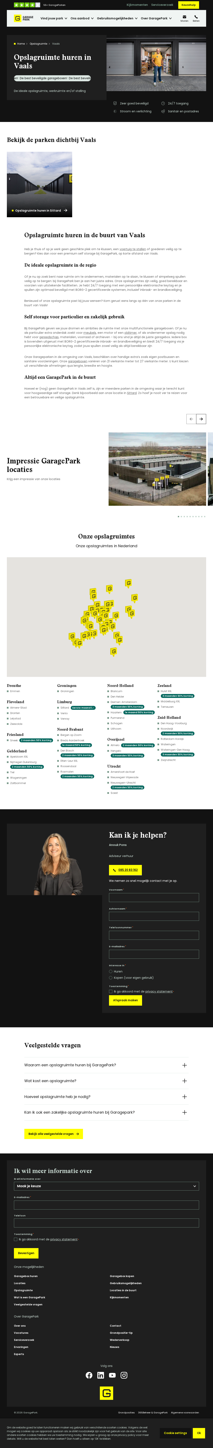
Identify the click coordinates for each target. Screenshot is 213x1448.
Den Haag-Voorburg (174, 723)
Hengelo (127, 753)
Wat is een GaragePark (29, 1297)
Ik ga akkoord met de (144, 992)
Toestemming (119, 986)
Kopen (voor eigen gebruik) (134, 978)
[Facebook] (89, 1375)
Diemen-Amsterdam (127, 704)
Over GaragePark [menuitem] (154, 18)
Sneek (30, 740)
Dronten (15, 713)
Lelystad (15, 718)
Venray (65, 718)
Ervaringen (21, 1347)
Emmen (15, 691)
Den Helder (117, 696)
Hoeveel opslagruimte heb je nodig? (57, 1096)
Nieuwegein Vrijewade (124, 777)
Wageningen (18, 777)
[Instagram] (124, 1375)
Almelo (132, 745)
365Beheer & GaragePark (153, 1412)
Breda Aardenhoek (75, 743)
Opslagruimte (38, 43)
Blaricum (116, 691)
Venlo (64, 713)
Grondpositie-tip (121, 1333)
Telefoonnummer (121, 927)
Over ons (20, 1326)
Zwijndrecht (168, 760)
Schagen (117, 723)
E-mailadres (117, 946)
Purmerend (117, 718)
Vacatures (21, 1333)
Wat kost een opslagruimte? (50, 1080)
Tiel (12, 772)
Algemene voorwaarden (185, 1412)
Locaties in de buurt (123, 1290)
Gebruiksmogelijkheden (126, 1283)
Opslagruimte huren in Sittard (38, 210)
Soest (114, 793)
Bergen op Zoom (71, 735)
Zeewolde (16, 724)
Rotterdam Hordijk (172, 739)
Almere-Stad (18, 707)
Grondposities (126, 1412)
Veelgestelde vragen (28, 1304)
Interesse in (117, 965)
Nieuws (114, 1347)
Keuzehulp (189, 5)
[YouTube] (112, 1375)
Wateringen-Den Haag (177, 752)
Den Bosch (77, 753)
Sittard (132, 393)
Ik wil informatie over (27, 1179)
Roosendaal (68, 766)
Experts (19, 1354)
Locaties (19, 1283)
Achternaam (118, 908)
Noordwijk (177, 731)
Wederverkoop (119, 1340)
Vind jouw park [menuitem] (52, 18)
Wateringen (168, 744)
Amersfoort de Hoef (123, 772)
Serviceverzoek (162, 5)
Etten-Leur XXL (69, 761)
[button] (116, 616)
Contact (115, 1326)
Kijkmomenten (137, 5)
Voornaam (116, 889)
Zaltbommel (18, 783)
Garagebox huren (26, 1276)
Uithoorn (116, 728)
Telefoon (20, 1216)
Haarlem (132, 712)
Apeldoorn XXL (19, 756)
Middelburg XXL (170, 701)
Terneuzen (167, 707)
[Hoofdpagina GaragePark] (23, 18)
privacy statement (159, 991)
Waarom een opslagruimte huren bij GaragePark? (70, 1065)
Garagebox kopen (122, 1276)
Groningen (67, 691)
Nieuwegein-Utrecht (127, 785)
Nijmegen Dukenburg (26, 764)
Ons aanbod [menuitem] (80, 18)
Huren (118, 971)
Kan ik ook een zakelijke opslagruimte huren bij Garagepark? (79, 1112)
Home (21, 43)
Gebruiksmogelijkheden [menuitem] (115, 18)
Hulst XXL (177, 693)
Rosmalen (77, 774)
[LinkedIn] (100, 1375)
